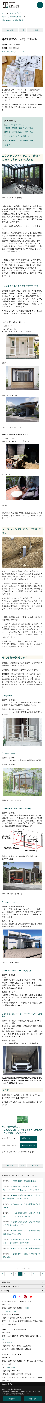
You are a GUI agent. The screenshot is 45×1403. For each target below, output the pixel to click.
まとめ (7, 145)
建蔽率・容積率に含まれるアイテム (19, 132)
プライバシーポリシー (25, 1391)
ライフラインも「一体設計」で (17, 136)
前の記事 (10, 30)
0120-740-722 (11, 1311)
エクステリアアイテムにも (15, 125)
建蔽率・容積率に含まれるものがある (18, 128)
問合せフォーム (29, 1138)
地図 (27, 1308)
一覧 (22, 30)
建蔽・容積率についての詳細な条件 (19, 140)
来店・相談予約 (29, 1145)
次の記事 (35, 30)
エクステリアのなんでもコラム (14, 51)
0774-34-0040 (11, 1367)
